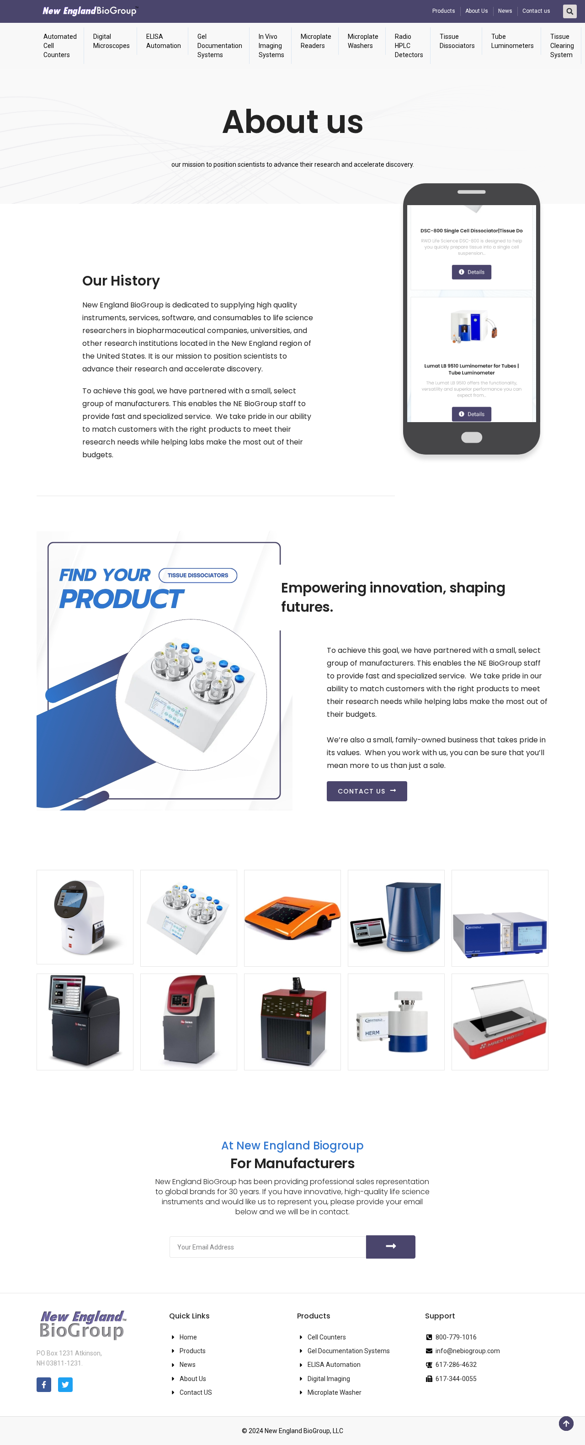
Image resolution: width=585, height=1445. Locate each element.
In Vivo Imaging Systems (271, 45)
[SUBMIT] (390, 1247)
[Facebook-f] (44, 1384)
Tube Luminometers (512, 41)
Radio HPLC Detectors (409, 45)
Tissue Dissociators (457, 41)
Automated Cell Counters (60, 45)
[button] (570, 11)
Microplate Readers (316, 41)
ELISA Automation (163, 41)
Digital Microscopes (111, 41)
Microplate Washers (363, 41)
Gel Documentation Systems (219, 45)
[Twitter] (65, 1384)
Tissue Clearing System (562, 45)
